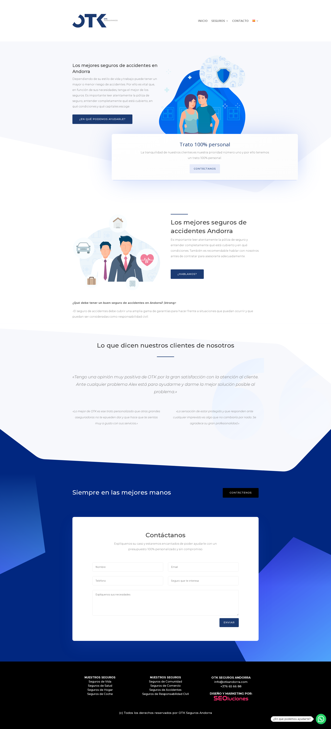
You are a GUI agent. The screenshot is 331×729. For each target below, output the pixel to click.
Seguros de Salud (100, 685)
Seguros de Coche (100, 694)
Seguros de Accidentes (165, 689)
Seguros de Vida (100, 681)
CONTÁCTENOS (241, 492)
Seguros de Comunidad (165, 681)
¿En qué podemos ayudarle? (102, 119)
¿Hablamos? (187, 274)
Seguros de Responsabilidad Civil (165, 694)
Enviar (229, 622)
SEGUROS (218, 21)
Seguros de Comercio (165, 685)
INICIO (203, 21)
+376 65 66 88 (230, 686)
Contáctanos (205, 168)
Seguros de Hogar (100, 689)
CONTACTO (240, 21)
